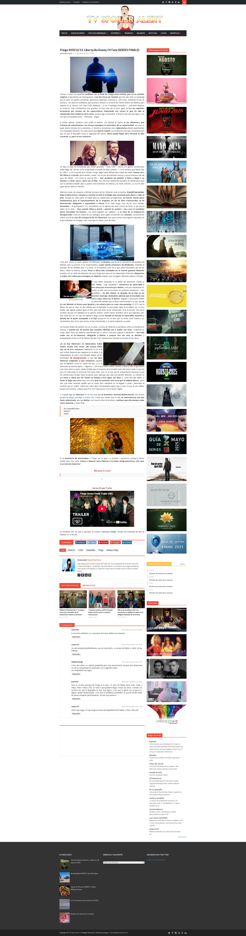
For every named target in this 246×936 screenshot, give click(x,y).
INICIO (64, 33)
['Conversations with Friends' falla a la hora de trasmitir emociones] (102, 599)
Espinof (152, 741)
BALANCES (141, 33)
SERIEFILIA (174, 33)
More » (182, 564)
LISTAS (163, 33)
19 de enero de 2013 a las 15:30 (131, 644)
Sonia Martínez (66, 53)
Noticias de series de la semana (161, 573)
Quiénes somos (64, 2)
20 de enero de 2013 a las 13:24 (131, 706)
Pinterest (104, 542)
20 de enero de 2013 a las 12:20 (131, 682)
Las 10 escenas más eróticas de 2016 (85, 900)
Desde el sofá (155, 772)
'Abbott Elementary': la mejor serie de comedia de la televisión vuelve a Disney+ (72, 612)
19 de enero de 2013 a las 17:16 (131, 662)
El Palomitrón (155, 778)
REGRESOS (129, 33)
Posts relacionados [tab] (70, 585)
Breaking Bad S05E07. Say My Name (84, 873)
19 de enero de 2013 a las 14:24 (131, 630)
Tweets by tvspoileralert (156, 860)
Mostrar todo (182, 837)
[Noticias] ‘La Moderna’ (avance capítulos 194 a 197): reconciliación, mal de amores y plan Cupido (165, 823)
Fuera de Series (156, 764)
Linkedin (128, 542)
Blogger (106, 933)
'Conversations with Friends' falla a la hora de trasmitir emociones (100, 612)
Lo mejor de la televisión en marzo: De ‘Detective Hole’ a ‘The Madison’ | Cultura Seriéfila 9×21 (164, 803)
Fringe (100, 550)
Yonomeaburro (156, 809)
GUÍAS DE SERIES (77, 33)
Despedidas (90, 550)
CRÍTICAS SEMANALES (97, 33)
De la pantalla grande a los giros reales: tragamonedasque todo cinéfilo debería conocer (164, 783)
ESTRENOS (115, 33)
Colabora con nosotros (90, 2)
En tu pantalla (155, 790)
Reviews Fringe (112, 550)
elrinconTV (154, 829)
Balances (71, 550)
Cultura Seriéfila (156, 798)
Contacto (76, 2)
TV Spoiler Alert (75, 933)
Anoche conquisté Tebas (158, 775)
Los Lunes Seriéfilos (158, 818)
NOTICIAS (153, 33)
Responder (76, 637)
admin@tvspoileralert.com (119, 933)
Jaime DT (75, 644)
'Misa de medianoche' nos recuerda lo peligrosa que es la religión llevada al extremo (130, 612)
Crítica (80, 550)
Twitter (93, 542)
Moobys (152, 755)
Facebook (81, 542)
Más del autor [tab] (89, 585)
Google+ (116, 542)
